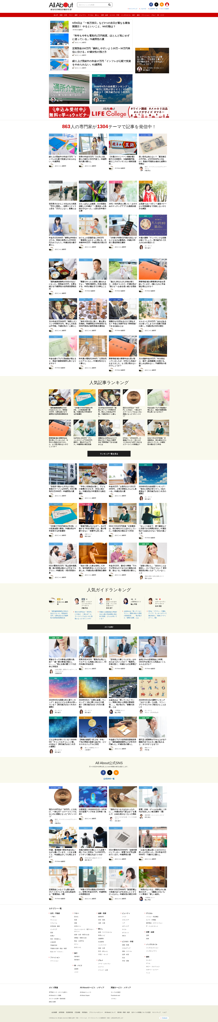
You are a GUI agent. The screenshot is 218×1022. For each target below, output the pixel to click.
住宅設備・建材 (55, 926)
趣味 (138, 15)
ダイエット (125, 932)
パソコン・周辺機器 (152, 916)
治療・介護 (101, 923)
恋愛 (147, 935)
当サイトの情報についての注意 (141, 1012)
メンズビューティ (151, 951)
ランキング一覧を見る (109, 454)
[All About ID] (167, 4)
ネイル (124, 929)
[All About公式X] (156, 4)
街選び (52, 936)
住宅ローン (77, 926)
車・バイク (160, 15)
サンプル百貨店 (115, 992)
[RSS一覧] (162, 4)
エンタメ (149, 960)
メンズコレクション (152, 948)
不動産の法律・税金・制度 (58, 948)
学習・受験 (125, 961)
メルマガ (143, 9)
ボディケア (125, 926)
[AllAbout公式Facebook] (151, 4)
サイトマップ (133, 9)
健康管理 (101, 916)
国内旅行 (77, 959)
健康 (76, 15)
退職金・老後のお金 (80, 938)
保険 (75, 923)
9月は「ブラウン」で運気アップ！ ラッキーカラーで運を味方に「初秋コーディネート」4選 (157, 614)
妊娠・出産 (101, 948)
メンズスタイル (126, 15)
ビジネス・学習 (114, 15)
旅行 (133, 15)
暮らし (97, 15)
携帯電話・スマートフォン (154, 923)
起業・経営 (125, 954)
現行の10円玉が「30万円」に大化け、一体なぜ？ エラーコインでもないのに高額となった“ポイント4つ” (84, 615)
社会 (123, 957)
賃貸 (51, 932)
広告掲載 (77, 1012)
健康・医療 (102, 913)
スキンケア (125, 920)
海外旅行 (77, 956)
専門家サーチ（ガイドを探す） (58, 992)
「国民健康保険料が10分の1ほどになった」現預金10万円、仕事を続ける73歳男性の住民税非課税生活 (59, 614)
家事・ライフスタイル (105, 932)
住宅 (65, 15)
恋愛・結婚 (104, 15)
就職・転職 (125, 945)
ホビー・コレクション (153, 966)
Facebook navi (115, 995)
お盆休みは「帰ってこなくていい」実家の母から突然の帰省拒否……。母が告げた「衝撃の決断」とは (133, 614)
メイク (124, 916)
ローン (76, 944)
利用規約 (84, 1012)
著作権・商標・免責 (123, 1012)
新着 (61, 15)
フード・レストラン (104, 963)
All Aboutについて (110, 1012)
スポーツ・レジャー (152, 969)
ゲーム (148, 963)
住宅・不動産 (55, 913)
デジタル (90, 15)
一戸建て (53, 916)
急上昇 (56, 15)
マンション (53, 920)
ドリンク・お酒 (103, 970)
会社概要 (54, 1012)
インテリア (53, 929)
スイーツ (101, 967)
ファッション (145, 15)
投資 (75, 920)
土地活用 (53, 942)
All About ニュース (85, 992)
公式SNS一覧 (153, 9)
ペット (148, 973)
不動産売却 (53, 945)
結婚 (147, 938)
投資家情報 (69, 1012)
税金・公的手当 (79, 941)
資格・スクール (127, 951)
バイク (76, 972)
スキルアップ (126, 948)
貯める (76, 916)
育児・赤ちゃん (103, 951)
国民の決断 (52, 1002)
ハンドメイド (102, 945)
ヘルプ (164, 1012)
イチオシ (113, 998)
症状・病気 (101, 920)
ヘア (123, 923)
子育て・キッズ (103, 954)
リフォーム (53, 923)
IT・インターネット (152, 926)
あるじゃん (77, 947)
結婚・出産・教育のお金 (81, 934)
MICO (124, 936)
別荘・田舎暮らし (55, 939)
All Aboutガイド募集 (55, 995)
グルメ (153, 15)
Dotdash (164, 1018)
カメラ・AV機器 (151, 920)
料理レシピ (101, 935)
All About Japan (85, 995)
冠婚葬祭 (101, 938)
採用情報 (61, 1012)
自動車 (76, 969)
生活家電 (101, 942)
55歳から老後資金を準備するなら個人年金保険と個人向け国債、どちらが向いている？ (108, 615)
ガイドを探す (165, 9)
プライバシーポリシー (96, 1012)
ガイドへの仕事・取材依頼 (57, 998)
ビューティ (82, 15)
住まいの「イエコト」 (57, 951)
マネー (71, 15)
